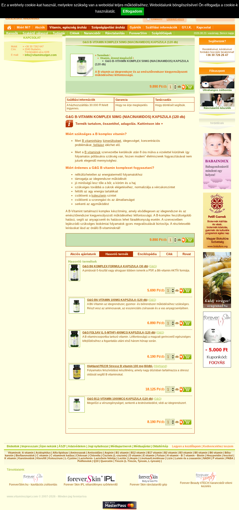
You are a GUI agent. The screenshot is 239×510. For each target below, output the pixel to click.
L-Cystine (71, 458)
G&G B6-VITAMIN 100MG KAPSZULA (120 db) (117, 300)
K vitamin (10, 458)
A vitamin (28, 452)
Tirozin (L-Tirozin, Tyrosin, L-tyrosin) (137, 461)
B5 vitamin (200, 452)
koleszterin (98, 195)
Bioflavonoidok (25, 455)
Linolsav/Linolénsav (152, 458)
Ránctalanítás (115, 33)
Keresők (12, 33)
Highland (160, 366)
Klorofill (41, 458)
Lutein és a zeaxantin (188, 458)
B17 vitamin (155, 452)
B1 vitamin (122, 452)
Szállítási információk (161, 27)
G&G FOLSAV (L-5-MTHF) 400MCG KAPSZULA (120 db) (118, 332)
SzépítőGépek (162, 33)
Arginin (109, 452)
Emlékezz (156, 19)
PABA (230, 458)
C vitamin (42, 455)
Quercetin (107, 461)
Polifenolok (84, 461)
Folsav (161, 455)
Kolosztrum (55, 458)
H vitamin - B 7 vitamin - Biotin (185, 455)
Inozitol (228, 455)
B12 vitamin (138, 452)
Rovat (187, 254)
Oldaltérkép (160, 446)
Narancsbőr (92, 33)
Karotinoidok (26, 458)
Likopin (133, 458)
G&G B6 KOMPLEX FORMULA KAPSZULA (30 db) (115, 266)
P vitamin (219, 458)
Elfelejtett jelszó (175, 19)
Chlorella (94, 455)
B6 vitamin (216, 452)
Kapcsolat (204, 27)
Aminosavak (77, 452)
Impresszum (29, 446)
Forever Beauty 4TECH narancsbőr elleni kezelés (206, 484)
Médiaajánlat (142, 446)
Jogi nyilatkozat (98, 446)
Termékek (103, 55)
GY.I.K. (187, 27)
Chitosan (81, 455)
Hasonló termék (116, 254)
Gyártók (135, 27)
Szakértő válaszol (35, 33)
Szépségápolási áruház (108, 27)
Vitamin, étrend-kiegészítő (116, 58)
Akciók (40, 27)
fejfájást (98, 145)
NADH (207, 458)
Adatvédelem (77, 446)
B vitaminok (92, 152)
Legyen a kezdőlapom (186, 446)
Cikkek (74, 33)
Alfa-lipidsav (60, 452)
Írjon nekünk (48, 446)
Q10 (96, 461)
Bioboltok (13, 446)
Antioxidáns (95, 452)
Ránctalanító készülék (217, 108)
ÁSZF (62, 446)
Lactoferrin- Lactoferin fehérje (97, 458)
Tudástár (59, 33)
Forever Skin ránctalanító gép (148, 484)
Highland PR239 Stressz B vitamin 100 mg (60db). (120, 366)
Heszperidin (214, 455)
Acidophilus (43, 452)
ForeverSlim (138, 33)
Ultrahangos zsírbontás (217, 90)
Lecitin (122, 458)
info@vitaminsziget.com (41, 55)
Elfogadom (132, 11)
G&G (153, 266)
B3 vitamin (185, 452)
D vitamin (135, 455)
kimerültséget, (112, 140)
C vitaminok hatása (62, 455)
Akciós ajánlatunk (83, 254)
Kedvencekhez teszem (218, 446)
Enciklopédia (147, 254)
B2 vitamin (170, 452)
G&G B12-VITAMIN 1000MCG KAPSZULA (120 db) (120, 398)
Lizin (170, 458)
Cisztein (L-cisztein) (114, 455)
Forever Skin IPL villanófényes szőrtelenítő (91, 484)
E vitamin (149, 455)
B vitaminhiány (92, 140)
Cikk (169, 254)
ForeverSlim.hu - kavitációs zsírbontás (33, 484)
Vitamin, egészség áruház (68, 27)
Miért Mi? (23, 27)
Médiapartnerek (121, 446)
